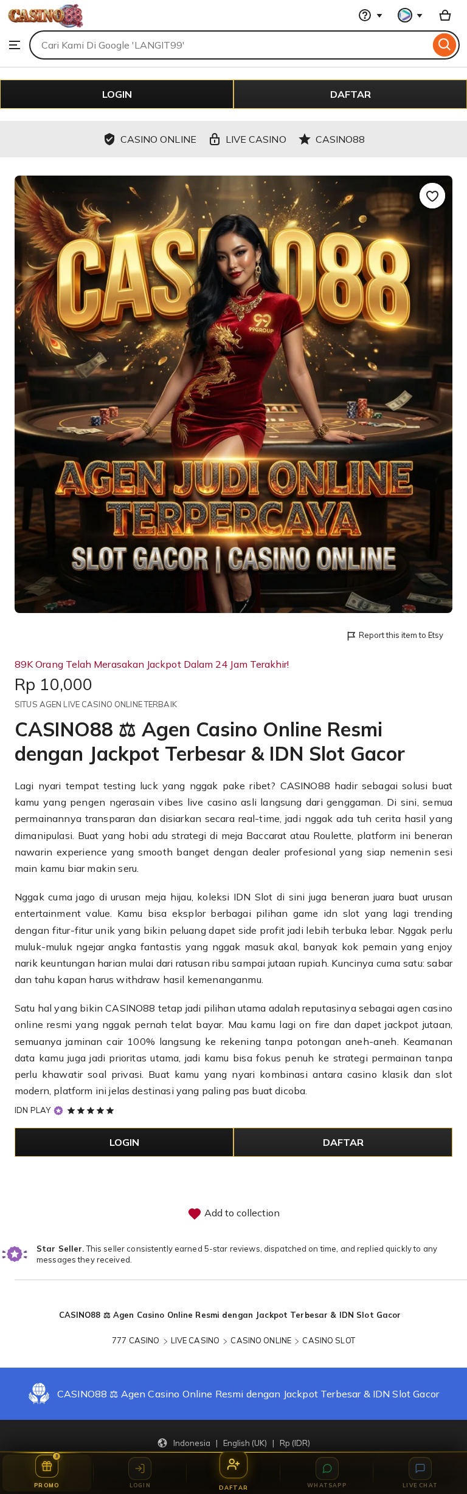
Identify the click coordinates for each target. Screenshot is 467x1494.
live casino (212, 802)
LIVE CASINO (195, 1340)
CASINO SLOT (328, 1340)
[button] (233, 1442)
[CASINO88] (45, 24)
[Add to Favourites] (432, 195)
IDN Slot (253, 897)
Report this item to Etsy (401, 635)
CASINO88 (305, 786)
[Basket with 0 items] (445, 15)
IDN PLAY (32, 1110)
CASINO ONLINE (260, 1340)
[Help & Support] (370, 15)
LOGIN (117, 94)
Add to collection (241, 1213)
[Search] (445, 45)
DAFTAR (350, 94)
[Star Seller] (58, 1110)
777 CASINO (135, 1340)
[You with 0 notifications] (410, 15)
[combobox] (229, 45)
